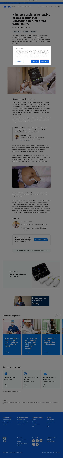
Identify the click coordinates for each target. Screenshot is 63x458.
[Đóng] (49, 47)
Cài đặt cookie (19, 61)
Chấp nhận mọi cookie (44, 61)
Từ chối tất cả (35, 61)
